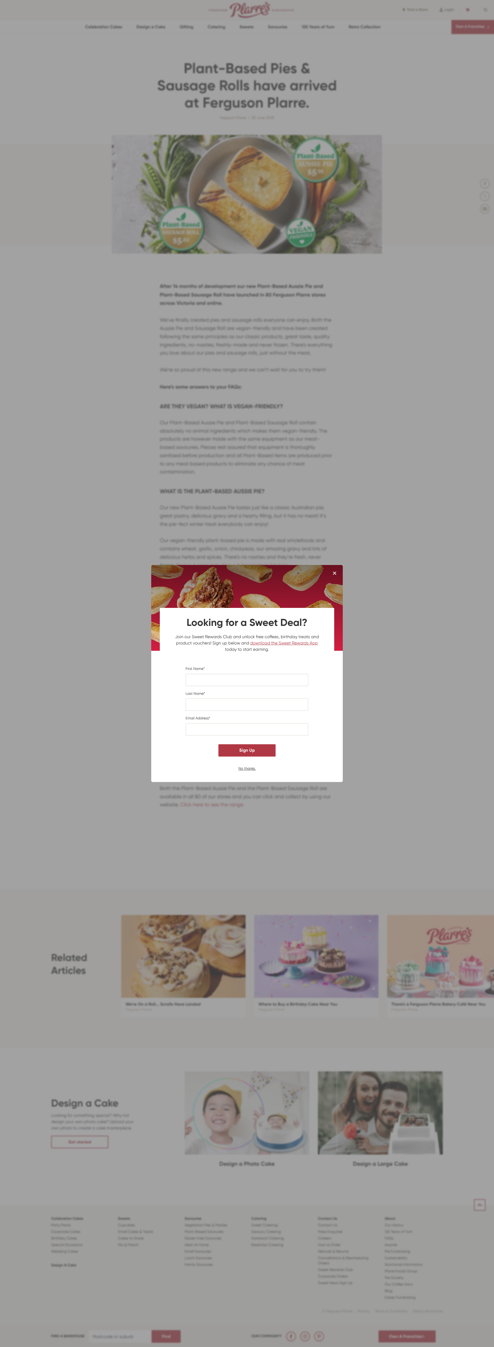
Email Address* (198, 718)
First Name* (195, 669)
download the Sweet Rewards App (284, 643)
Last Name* (195, 694)
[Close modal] (334, 573)
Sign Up (247, 750)
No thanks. (247, 768)
